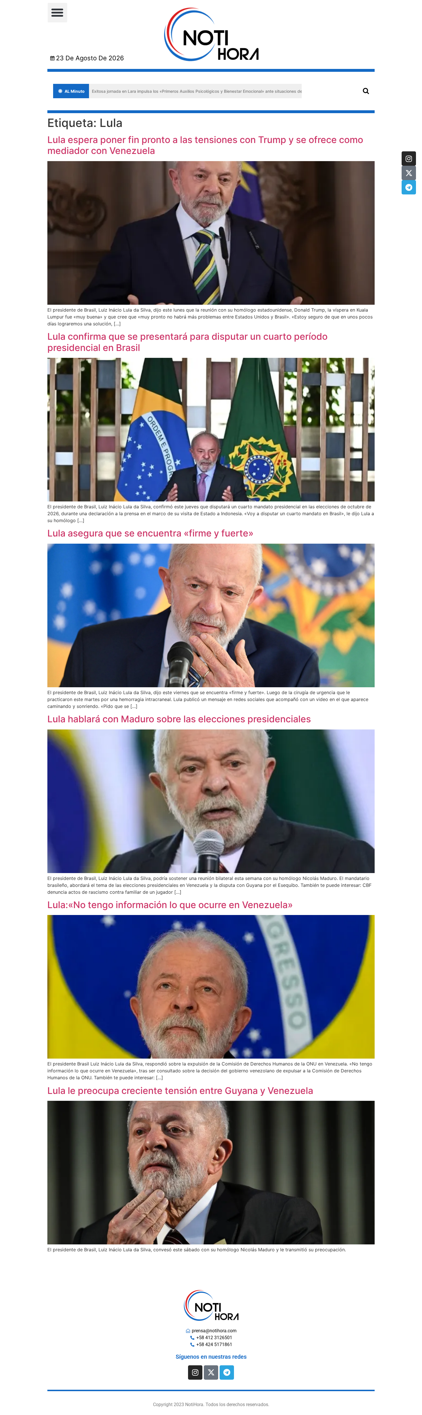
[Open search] (366, 90)
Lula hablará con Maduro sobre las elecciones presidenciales (179, 719)
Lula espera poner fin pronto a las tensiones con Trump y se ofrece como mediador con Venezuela (205, 145)
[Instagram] (409, 158)
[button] (57, 12)
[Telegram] (409, 187)
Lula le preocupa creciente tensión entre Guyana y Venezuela (180, 1090)
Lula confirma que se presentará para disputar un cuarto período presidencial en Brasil (187, 342)
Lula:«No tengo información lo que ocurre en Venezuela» (170, 904)
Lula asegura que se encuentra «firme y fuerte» (150, 533)
